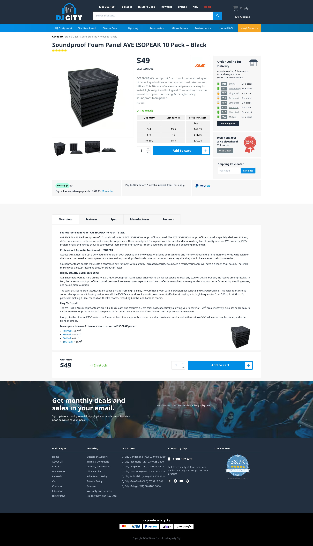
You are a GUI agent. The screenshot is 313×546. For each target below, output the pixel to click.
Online (232, 83)
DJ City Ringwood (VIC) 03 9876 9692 (143, 466)
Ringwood (234, 93)
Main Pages (59, 448)
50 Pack (67, 338)
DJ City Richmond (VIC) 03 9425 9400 (143, 461)
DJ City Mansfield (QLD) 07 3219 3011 (143, 481)
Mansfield (234, 112)
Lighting (133, 28)
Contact (56, 466)
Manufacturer (139, 219)
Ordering (92, 448)
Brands (182, 6)
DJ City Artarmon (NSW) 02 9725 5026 (143, 471)
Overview (65, 219)
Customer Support (97, 456)
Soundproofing (88, 36)
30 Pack (67, 334)
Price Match (225, 150)
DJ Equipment (63, 28)
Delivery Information (98, 466)
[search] (153, 16)
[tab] (65, 219)
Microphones (180, 28)
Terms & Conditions (98, 461)
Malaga (232, 116)
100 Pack (68, 341)
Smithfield (234, 102)
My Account (242, 16)
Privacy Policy (198, 405)
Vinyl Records (249, 28)
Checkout (57, 486)
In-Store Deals (146, 6)
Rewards (166, 6)
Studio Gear (110, 28)
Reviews (168, 219)
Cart (54, 481)
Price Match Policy (97, 476)
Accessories (156, 28)
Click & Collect (95, 471)
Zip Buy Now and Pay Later (102, 495)
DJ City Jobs (58, 495)
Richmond (234, 98)
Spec (114, 219)
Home (55, 456)
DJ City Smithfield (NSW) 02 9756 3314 (143, 476)
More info (107, 191)
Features (91, 219)
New (195, 6)
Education (57, 491)
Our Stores (128, 448)
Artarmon (233, 107)
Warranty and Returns (99, 491)
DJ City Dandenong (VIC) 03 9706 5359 (144, 456)
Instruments (203, 28)
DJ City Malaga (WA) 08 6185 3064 (141, 486)
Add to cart (182, 150)
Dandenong (235, 88)
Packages (126, 6)
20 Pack (67, 330)
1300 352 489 (107, 6)
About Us (57, 461)
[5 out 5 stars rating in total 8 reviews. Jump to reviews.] (156, 50)
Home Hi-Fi (226, 28)
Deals (207, 6)
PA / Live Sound (87, 28)
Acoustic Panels (108, 36)
